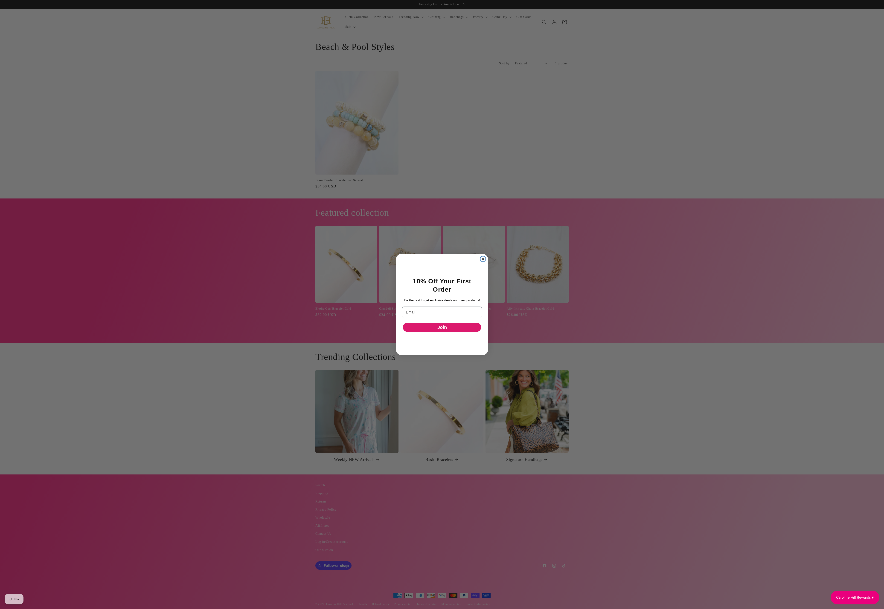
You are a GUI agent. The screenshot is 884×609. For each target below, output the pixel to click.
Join (442, 327)
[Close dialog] (483, 259)
